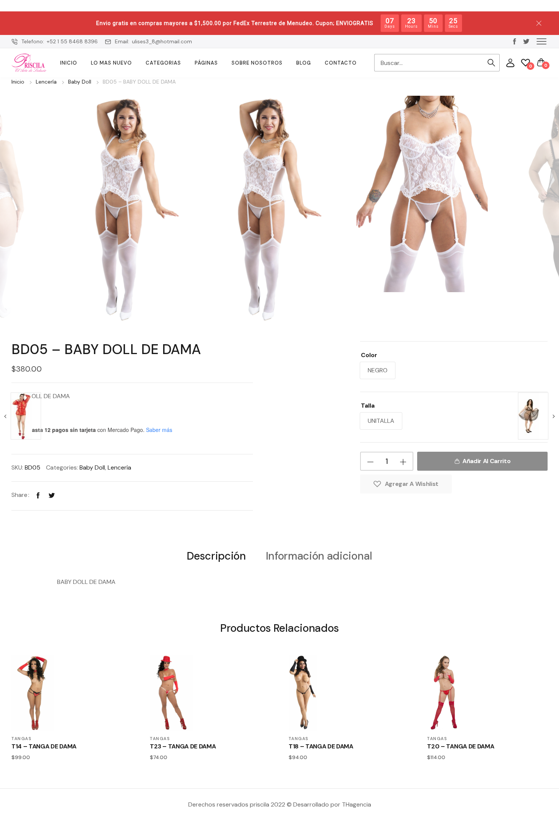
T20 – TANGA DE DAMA (460, 746)
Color (369, 355)
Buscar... (491, 62)
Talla (368, 406)
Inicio (68, 63)
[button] (541, 41)
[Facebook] (38, 495)
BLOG (303, 63)
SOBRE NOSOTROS (257, 63)
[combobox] (428, 62)
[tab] (216, 555)
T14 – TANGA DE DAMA (43, 746)
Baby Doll (79, 81)
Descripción (216, 556)
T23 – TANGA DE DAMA (183, 746)
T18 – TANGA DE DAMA (321, 746)
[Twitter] (52, 495)
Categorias (163, 63)
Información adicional (319, 556)
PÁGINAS (206, 63)
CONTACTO (341, 63)
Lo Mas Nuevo (111, 63)
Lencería (46, 81)
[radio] (377, 370)
